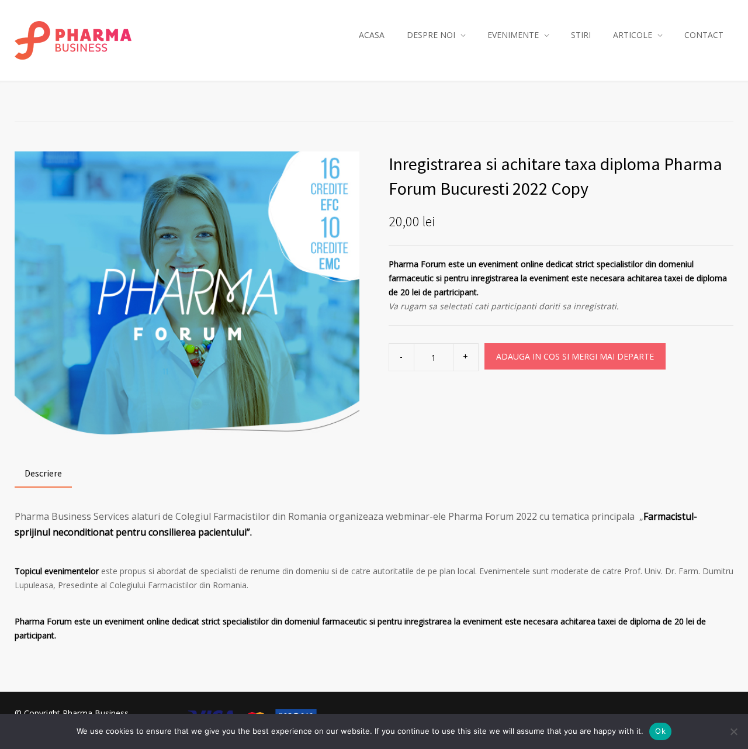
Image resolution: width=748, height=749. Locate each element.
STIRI (581, 34)
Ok (660, 731)
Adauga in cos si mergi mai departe (575, 356)
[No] (733, 731)
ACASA (372, 34)
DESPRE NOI (431, 34)
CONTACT (703, 34)
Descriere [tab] (43, 473)
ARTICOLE (632, 34)
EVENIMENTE (513, 34)
